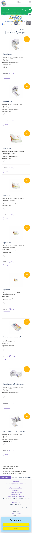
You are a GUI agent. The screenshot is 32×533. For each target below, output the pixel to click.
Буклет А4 (7, 148)
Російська (16, 528)
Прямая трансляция (5, 477)
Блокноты (14, 471)
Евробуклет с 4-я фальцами (14, 431)
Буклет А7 (7, 290)
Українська (16, 524)
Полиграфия (6, 471)
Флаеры (23, 471)
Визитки (5, 473)
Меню (19, 471)
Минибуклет (8, 101)
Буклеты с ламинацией (12, 337)
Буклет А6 (7, 243)
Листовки (11, 473)
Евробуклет (7, 54)
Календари (18, 473)
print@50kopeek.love (16, 515)
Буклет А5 (7, 195)
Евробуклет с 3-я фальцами (14, 384)
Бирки (23, 473)
